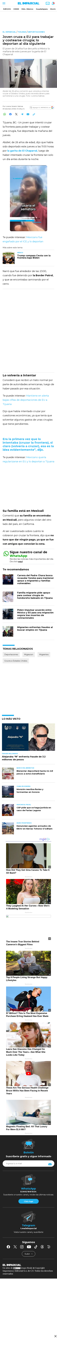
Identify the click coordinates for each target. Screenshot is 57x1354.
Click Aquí (28, 1201)
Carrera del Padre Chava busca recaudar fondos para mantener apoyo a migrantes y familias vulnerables (35, 579)
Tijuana (22, 32)
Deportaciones (36, 32)
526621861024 (28, 1192)
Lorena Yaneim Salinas (14, 106)
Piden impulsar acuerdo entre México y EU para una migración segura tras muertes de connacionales (35, 614)
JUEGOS (7, 9)
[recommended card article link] (9, 258)
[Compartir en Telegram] (22, 114)
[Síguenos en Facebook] (8, 1246)
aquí (20, 561)
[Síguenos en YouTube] (29, 1246)
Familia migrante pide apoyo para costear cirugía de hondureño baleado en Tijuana (35, 595)
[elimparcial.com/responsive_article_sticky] (55, 1336)
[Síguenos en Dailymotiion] (48, 1246)
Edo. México (27, 9)
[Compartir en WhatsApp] (4, 114)
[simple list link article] (28, 738)
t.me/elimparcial (28, 1228)
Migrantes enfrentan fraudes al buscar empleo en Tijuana (35, 628)
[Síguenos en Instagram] (22, 1246)
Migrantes (44, 654)
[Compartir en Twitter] (16, 114)
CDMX (16, 9)
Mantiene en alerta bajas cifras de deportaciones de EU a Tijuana (26, 400)
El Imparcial (9, 32)
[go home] (28, 1264)
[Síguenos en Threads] (42, 1246)
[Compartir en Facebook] (10, 114)
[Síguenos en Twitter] (15, 1246)
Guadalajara (42, 9)
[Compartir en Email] (28, 114)
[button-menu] (3, 3)
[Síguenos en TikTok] (35, 1246)
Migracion (28, 654)
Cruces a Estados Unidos (15, 661)
